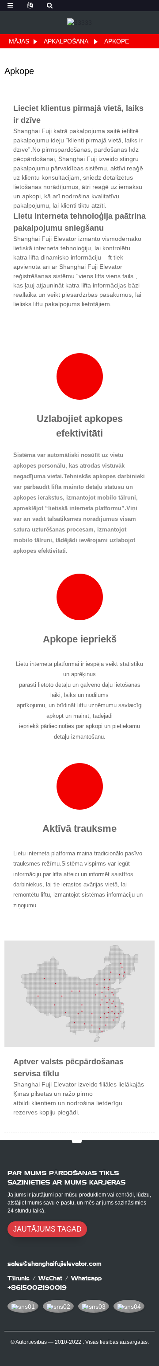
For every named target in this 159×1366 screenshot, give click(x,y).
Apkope (116, 41)
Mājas (19, 41)
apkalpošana (66, 41)
